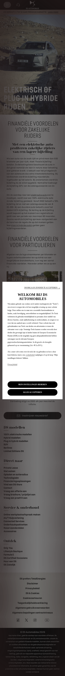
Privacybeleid (12, 364)
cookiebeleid (30, 355)
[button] (42, 288)
